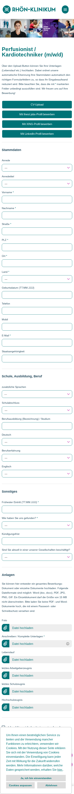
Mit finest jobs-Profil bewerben (37, 114)
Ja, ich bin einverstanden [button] (36, 778)
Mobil (5, 319)
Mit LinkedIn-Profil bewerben (37, 133)
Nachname (9, 208)
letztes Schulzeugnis (13, 684)
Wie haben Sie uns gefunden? (20, 518)
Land (5, 271)
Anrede (6, 160)
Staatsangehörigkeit (13, 351)
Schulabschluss (10, 402)
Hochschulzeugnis (12, 699)
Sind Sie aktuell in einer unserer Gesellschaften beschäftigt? (36, 549)
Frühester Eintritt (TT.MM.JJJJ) (20, 502)
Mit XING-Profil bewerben (37, 124)
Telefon (6, 303)
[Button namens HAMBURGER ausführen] (65, 9)
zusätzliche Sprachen (14, 386)
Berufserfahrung (11, 450)
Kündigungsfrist (10, 533)
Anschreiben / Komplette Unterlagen (23, 636)
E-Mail (6, 335)
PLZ (5, 239)
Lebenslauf (8, 652)
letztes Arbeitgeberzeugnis (17, 668)
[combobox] (37, 168)
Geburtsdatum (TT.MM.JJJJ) (18, 287)
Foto (4, 620)
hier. (60, 769)
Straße (6, 224)
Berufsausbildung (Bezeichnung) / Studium (26, 418)
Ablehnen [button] (51, 785)
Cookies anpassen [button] (20, 785)
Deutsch (6, 434)
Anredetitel (8, 176)
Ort (4, 256)
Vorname (8, 192)
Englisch (6, 466)
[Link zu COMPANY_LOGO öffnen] (29, 9)
